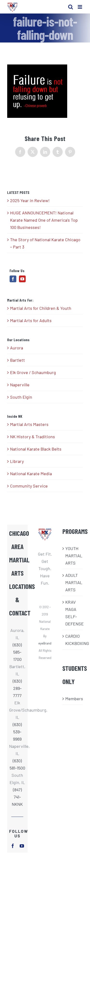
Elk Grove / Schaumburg (33, 372)
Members (72, 698)
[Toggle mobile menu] (80, 6)
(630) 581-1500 (17, 764)
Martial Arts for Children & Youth (40, 308)
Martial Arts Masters (29, 424)
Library (17, 461)
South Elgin (21, 397)
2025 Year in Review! (30, 200)
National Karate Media (31, 473)
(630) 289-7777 (17, 688)
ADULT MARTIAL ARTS (72, 582)
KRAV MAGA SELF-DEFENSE (72, 612)
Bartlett (17, 360)
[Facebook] (13, 279)
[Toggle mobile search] (70, 6)
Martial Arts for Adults (31, 320)
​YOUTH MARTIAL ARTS (72, 556)
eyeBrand (44, 643)
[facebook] (13, 846)
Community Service (29, 485)
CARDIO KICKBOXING (72, 639)
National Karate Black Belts (35, 449)
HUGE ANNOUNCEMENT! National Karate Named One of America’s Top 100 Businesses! (44, 220)
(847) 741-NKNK (17, 797)
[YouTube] (22, 279)
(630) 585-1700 (17, 652)
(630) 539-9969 (17, 732)
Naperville (20, 384)
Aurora (16, 347)
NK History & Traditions (32, 436)
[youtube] (22, 846)
